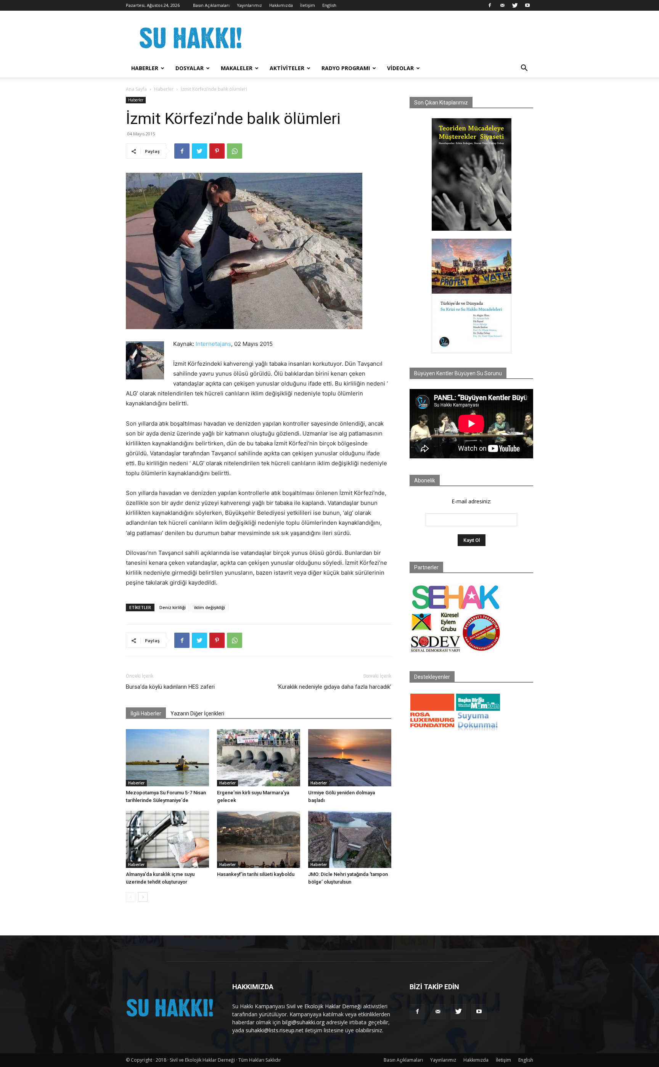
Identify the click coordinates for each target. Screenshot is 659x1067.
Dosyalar (189, 68)
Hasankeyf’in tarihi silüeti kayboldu (255, 874)
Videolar (400, 68)
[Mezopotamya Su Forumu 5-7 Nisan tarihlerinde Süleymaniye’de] (167, 757)
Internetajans (213, 343)
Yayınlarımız (249, 5)
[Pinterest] (217, 151)
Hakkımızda (281, 5)
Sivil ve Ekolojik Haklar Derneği (324, 1006)
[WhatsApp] (234, 151)
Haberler (144, 68)
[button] (524, 68)
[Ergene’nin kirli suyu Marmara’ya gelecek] (258, 757)
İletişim (307, 5)
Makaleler (236, 68)
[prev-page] (130, 897)
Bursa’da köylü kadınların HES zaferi (170, 686)
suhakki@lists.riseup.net (275, 1030)
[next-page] (143, 897)
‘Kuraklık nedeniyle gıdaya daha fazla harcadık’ (334, 686)
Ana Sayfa (136, 89)
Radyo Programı (345, 68)
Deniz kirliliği (172, 607)
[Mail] (502, 5)
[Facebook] (489, 5)
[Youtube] (527, 5)
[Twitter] (515, 5)
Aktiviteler (287, 68)
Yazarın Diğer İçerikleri (197, 713)
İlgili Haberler (145, 713)
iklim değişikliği (209, 607)
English (329, 5)
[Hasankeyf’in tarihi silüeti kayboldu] (258, 839)
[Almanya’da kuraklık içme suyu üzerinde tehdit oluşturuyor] (167, 839)
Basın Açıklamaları (211, 5)
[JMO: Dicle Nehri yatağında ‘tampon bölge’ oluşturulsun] (349, 839)
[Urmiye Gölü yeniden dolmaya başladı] (349, 757)
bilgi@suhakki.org (303, 1022)
